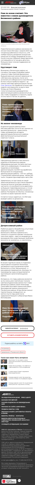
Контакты (20, 416)
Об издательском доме (10, 397)
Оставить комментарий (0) (17, 335)
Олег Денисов (6, 85)
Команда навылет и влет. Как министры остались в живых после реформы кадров (20, 378)
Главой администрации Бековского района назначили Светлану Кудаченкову (13, 210)
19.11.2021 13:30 (5, 7)
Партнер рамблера (17, 476)
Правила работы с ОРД (10, 409)
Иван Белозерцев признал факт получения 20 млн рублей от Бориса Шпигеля (15, 310)
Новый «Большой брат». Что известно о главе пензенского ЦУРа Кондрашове (20, 366)
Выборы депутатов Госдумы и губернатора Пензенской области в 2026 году (15, 420)
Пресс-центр (26, 397)
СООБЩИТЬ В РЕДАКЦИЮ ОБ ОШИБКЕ (14, 424)
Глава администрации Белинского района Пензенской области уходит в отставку (17, 108)
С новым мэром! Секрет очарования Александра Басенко (19, 372)
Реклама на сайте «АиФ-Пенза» (13, 406)
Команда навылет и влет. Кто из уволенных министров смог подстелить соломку (20, 383)
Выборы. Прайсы (7, 416)
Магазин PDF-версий (9, 400)
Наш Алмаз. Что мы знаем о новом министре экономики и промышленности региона (20, 361)
